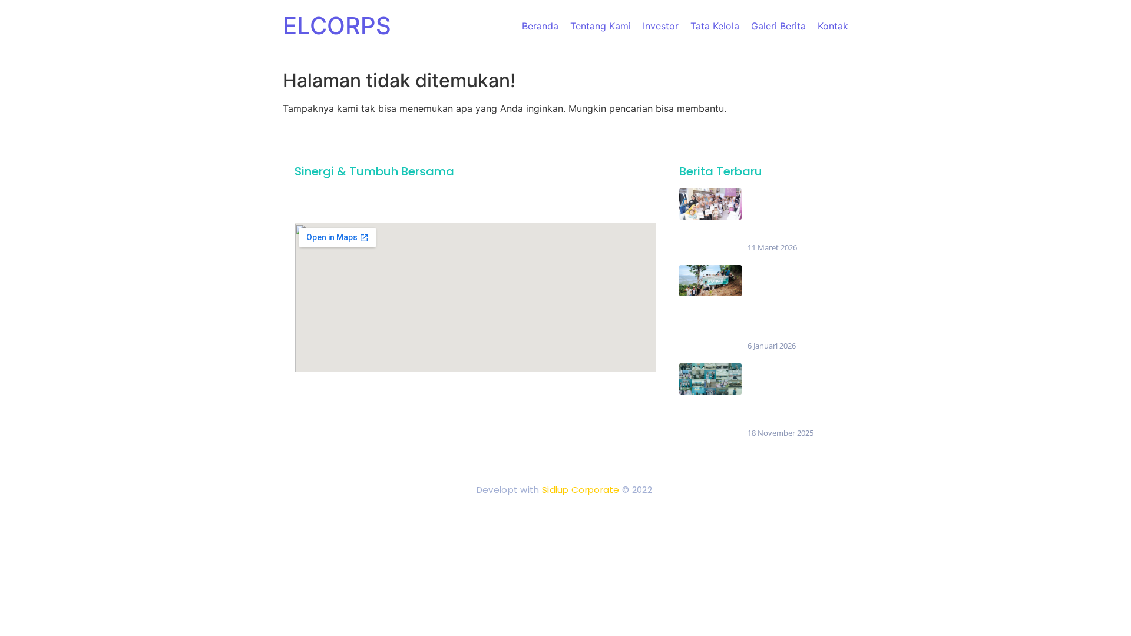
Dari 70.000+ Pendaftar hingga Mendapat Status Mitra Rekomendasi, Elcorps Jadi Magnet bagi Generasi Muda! (791, 395)
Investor (661, 26)
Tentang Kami (600, 26)
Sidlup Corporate (581, 489)
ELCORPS (337, 25)
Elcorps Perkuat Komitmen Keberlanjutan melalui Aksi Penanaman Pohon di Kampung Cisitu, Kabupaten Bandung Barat (790, 302)
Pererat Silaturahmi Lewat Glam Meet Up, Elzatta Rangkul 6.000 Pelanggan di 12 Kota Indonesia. (788, 215)
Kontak (833, 26)
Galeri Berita (778, 26)
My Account (625, 395)
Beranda (540, 26)
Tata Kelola (714, 26)
